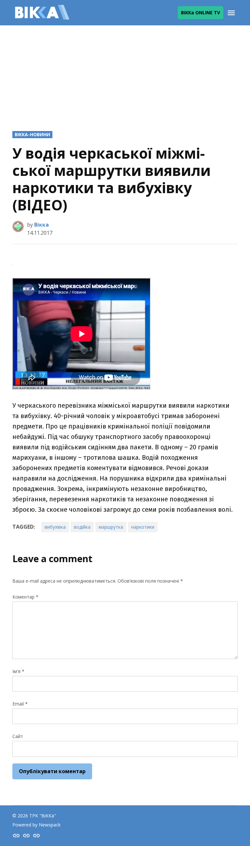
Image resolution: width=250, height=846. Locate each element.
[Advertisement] (125, 72)
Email (20, 704)
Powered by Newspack (36, 825)
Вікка (41, 224)
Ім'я (18, 671)
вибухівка (55, 527)
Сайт (17, 736)
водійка (82, 527)
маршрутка (111, 527)
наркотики (142, 527)
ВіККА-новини (32, 134)
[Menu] (232, 13)
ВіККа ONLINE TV (200, 12)
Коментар (25, 597)
